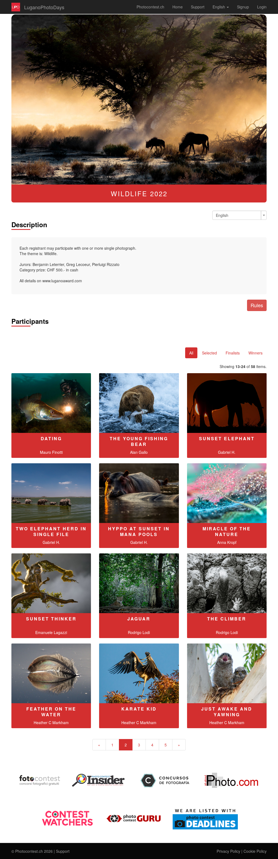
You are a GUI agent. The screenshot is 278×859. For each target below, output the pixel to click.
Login (262, 6)
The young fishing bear (139, 441)
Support (197, 6)
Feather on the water (51, 712)
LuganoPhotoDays (44, 7)
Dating (51, 438)
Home (177, 6)
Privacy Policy (228, 851)
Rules (257, 305)
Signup (243, 6)
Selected (209, 353)
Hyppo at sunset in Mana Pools (139, 531)
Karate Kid (139, 709)
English (219, 6)
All (191, 353)
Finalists (233, 353)
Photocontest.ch (150, 6)
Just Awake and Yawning (226, 712)
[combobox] (239, 215)
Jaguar (138, 619)
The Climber (226, 619)
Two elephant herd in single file (51, 531)
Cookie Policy (255, 851)
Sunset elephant (227, 438)
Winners (255, 353)
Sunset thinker (51, 619)
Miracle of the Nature (227, 531)
